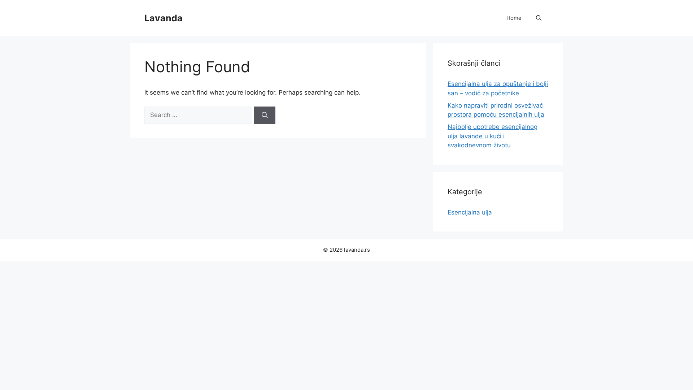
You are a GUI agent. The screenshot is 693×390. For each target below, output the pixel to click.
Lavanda (163, 18)
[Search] (264, 115)
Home (514, 17)
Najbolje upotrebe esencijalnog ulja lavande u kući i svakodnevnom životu (492, 136)
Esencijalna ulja (470, 212)
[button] (539, 18)
